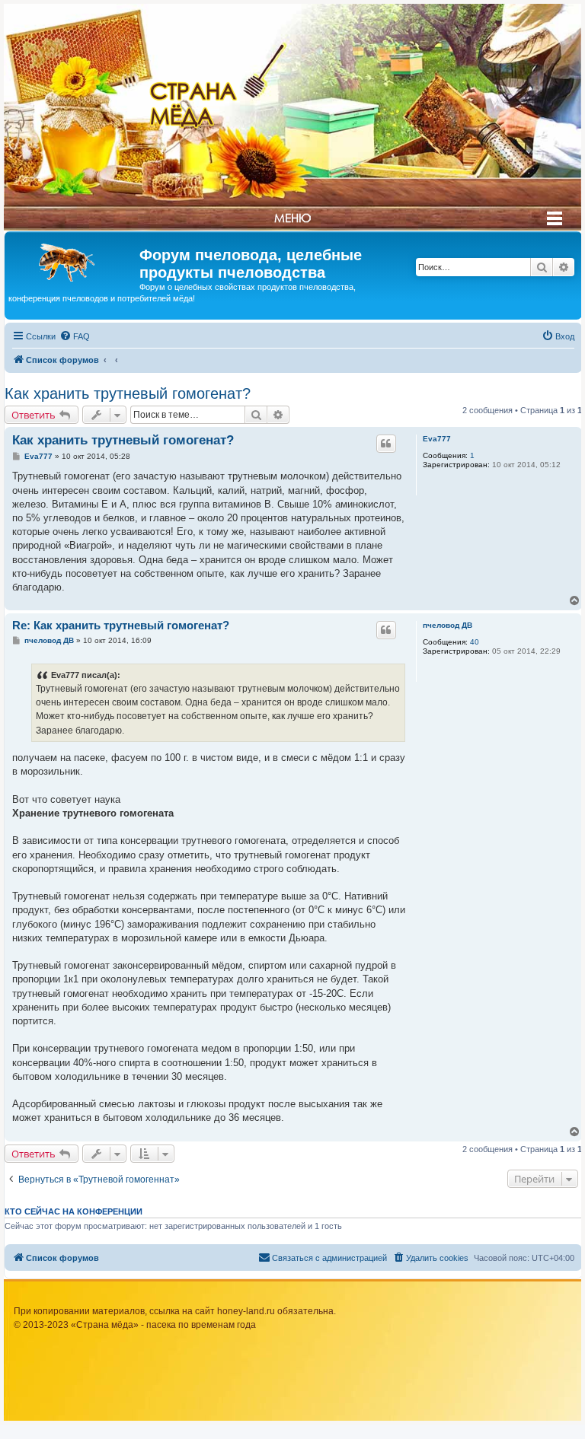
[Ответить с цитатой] (386, 444)
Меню (292, 217)
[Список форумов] (73, 259)
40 (474, 642)
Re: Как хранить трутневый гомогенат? (120, 625)
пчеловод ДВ (447, 625)
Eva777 (437, 439)
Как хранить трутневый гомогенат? (128, 393)
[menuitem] (74, 336)
